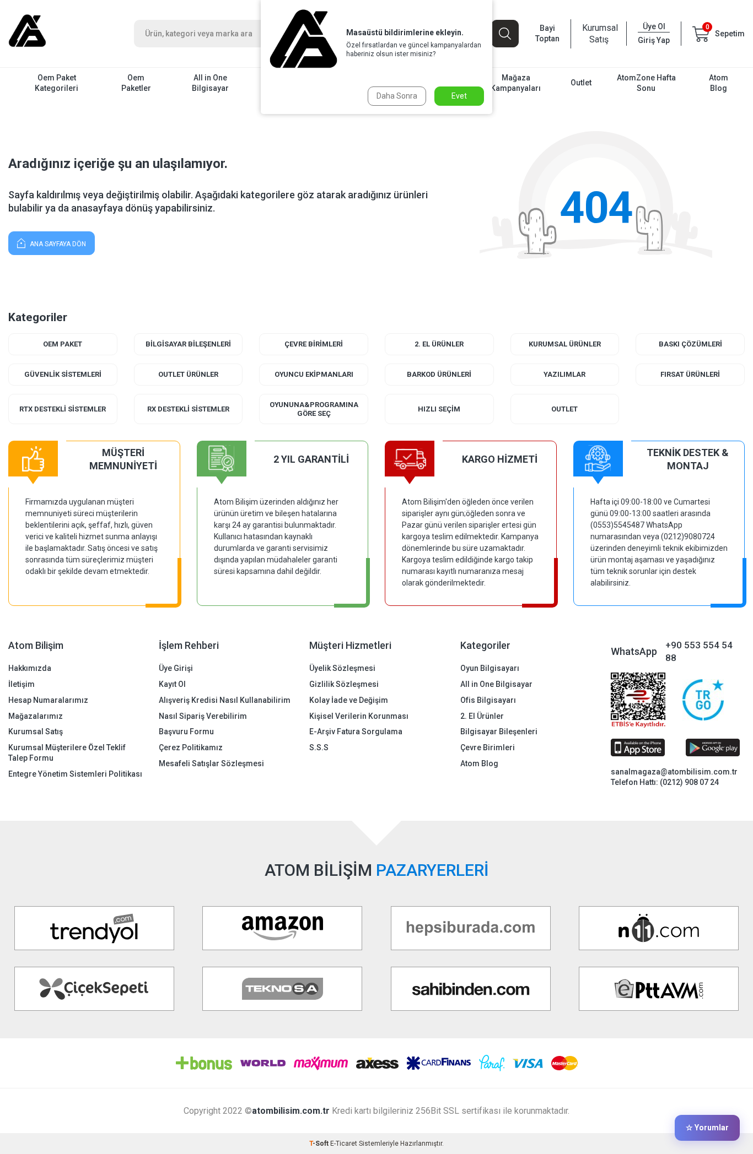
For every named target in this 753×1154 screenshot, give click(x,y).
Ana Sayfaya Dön (57, 244)
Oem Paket (62, 344)
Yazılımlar (564, 374)
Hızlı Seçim (439, 409)
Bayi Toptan (547, 33)
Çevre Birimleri (313, 344)
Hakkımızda (29, 668)
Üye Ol (654, 26)
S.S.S (319, 747)
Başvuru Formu (186, 731)
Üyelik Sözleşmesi (342, 668)
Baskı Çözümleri (690, 344)
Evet (459, 95)
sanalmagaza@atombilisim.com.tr (674, 771)
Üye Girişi (176, 668)
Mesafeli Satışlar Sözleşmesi (211, 763)
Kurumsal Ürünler (565, 344)
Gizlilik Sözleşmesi (344, 684)
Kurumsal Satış (598, 34)
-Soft (319, 1143)
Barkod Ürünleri (439, 374)
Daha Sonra (396, 95)
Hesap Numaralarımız (48, 700)
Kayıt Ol (172, 684)
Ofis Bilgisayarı (488, 700)
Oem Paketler (136, 83)
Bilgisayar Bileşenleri (188, 344)
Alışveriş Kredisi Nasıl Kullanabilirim (225, 700)
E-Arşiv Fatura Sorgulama (355, 731)
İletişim (21, 684)
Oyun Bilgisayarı (489, 668)
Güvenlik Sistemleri (62, 374)
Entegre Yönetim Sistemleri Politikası (75, 774)
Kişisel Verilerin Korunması (358, 716)
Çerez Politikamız (191, 747)
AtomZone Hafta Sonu (646, 83)
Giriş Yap (654, 40)
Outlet (581, 82)
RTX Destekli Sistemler (62, 409)
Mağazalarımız (35, 716)
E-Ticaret (343, 1143)
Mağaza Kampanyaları (516, 83)
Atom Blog (718, 83)
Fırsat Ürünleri (690, 374)
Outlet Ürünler (188, 374)
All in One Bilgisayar (210, 83)
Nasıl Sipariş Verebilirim (203, 716)
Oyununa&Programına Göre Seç (314, 409)
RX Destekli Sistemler (188, 409)
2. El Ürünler (439, 344)
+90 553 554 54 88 (699, 651)
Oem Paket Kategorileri (56, 83)
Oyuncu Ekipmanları (314, 374)
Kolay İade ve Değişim (348, 700)
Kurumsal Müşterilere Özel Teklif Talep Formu (67, 752)
